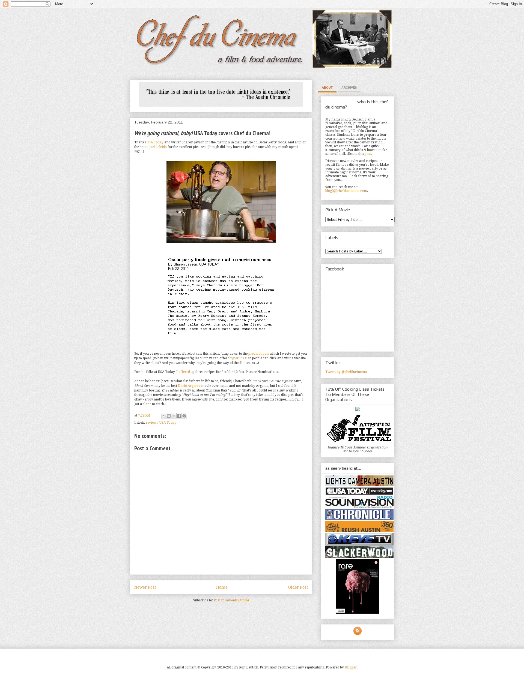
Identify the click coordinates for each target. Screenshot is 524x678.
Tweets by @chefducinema (346, 372)
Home (222, 587)
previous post (258, 353)
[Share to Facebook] (179, 415)
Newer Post (145, 587)
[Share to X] (174, 415)
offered (184, 372)
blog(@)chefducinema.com (346, 191)
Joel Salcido (158, 147)
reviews (152, 422)
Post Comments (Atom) (231, 600)
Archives (349, 87)
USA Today (155, 142)
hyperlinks (238, 358)
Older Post (298, 587)
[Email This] (163, 415)
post (368, 154)
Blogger (351, 667)
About (327, 87)
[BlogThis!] (168, 415)
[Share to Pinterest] (184, 415)
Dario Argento (189, 386)
